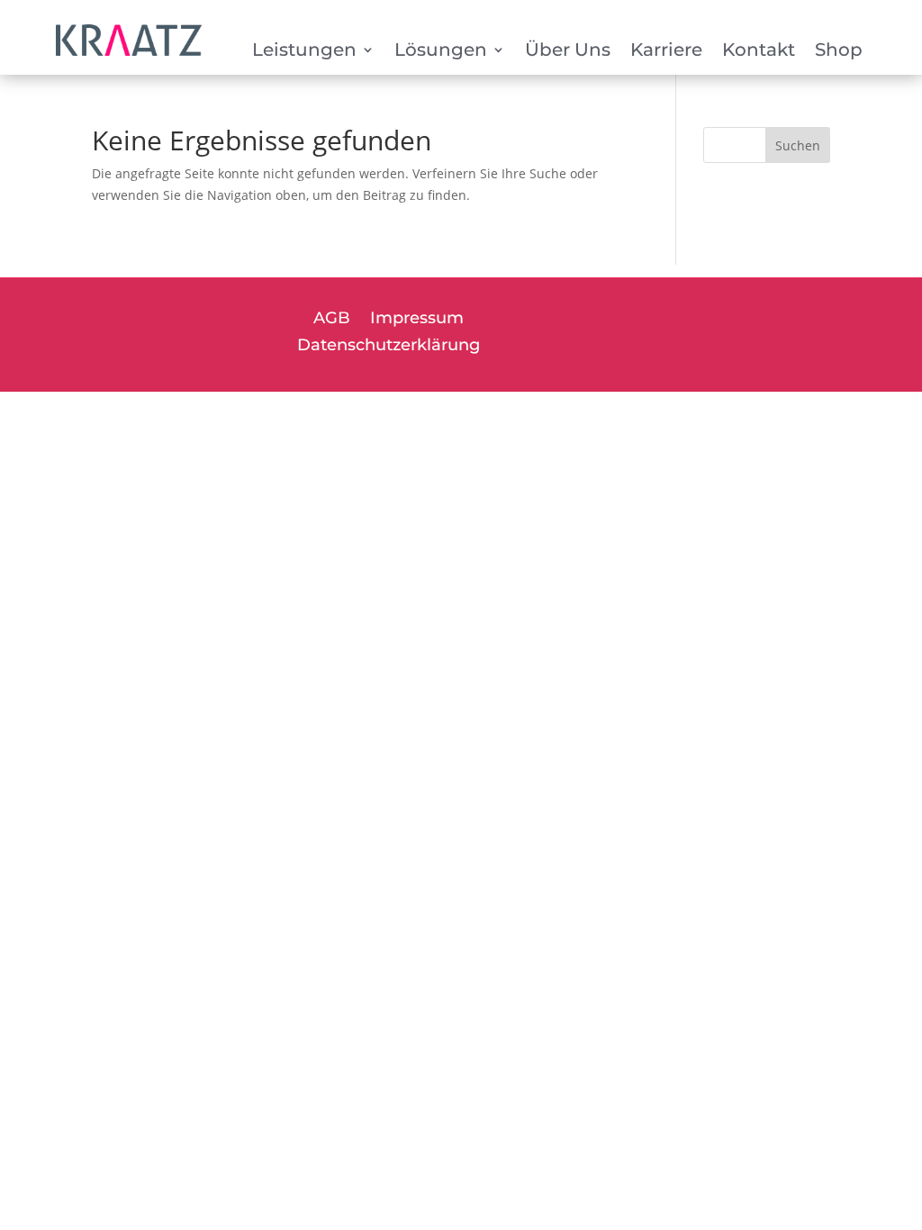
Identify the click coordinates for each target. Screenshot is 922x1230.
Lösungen (440, 51)
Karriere (666, 51)
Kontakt (758, 51)
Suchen (797, 145)
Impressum (417, 320)
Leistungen (304, 51)
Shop (839, 51)
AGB (331, 320)
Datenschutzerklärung (388, 347)
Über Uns (567, 51)
